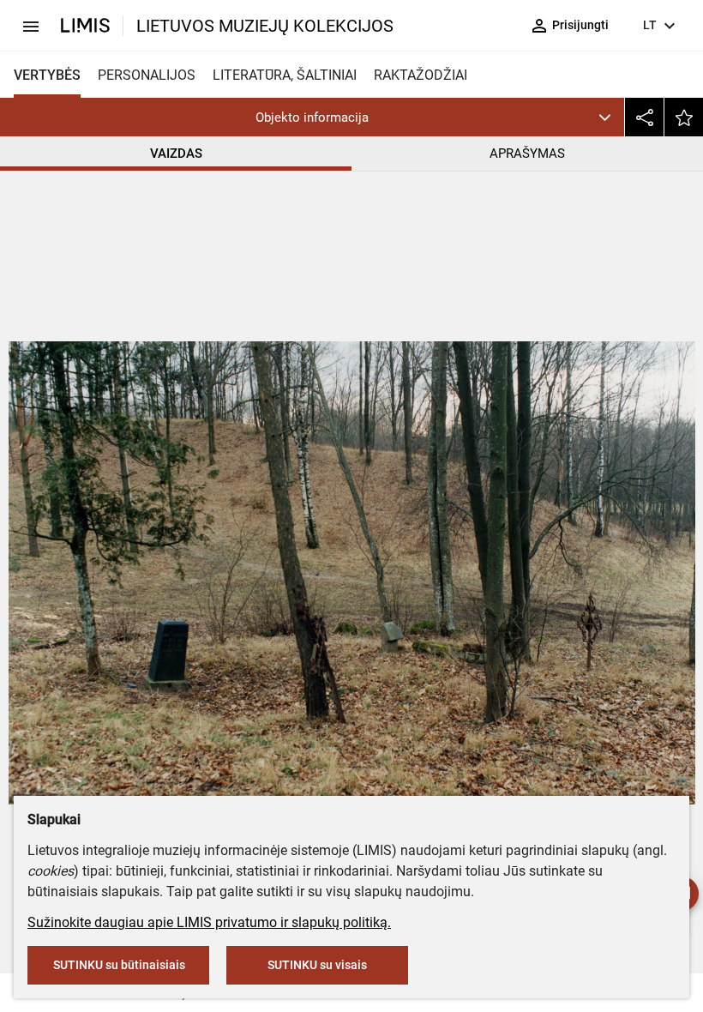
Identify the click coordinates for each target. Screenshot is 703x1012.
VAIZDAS (176, 153)
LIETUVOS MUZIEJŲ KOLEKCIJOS (265, 25)
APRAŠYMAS (527, 153)
